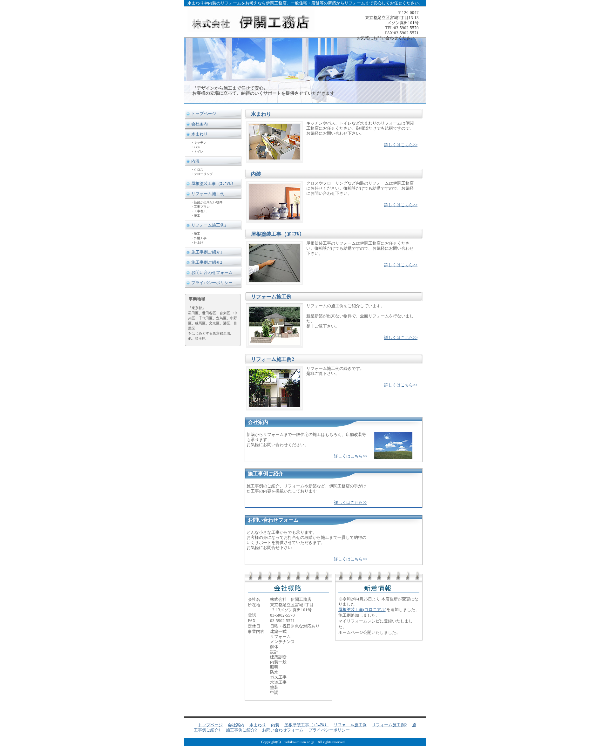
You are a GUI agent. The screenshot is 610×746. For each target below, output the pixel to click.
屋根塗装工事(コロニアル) (362, 609)
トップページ (203, 113)
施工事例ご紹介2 (206, 262)
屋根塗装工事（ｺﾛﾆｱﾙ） (213, 183)
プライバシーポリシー (212, 282)
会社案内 (199, 123)
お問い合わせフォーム (212, 272)
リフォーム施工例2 (209, 225)
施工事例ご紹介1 (206, 252)
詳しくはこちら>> (400, 144)
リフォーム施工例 (207, 193)
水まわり (199, 134)
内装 (195, 161)
